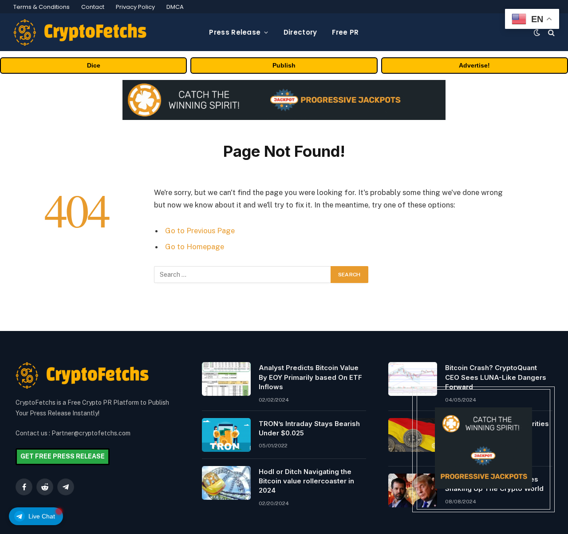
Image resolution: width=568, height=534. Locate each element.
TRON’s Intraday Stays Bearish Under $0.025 (309, 428)
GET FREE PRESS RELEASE (62, 456)
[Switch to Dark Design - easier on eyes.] (537, 32)
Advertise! (474, 65)
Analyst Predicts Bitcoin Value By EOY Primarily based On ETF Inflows (310, 377)
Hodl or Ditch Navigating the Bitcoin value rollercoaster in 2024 (306, 481)
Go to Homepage (194, 246)
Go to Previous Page (200, 230)
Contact (92, 7)
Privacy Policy (135, 7)
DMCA (175, 7)
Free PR (345, 32)
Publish (284, 65)
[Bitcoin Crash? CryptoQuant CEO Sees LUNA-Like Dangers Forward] (412, 379)
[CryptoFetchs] (79, 32)
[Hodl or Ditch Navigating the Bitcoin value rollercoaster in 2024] (226, 483)
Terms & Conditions (41, 7)
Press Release (234, 32)
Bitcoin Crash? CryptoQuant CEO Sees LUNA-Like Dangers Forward (495, 377)
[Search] (550, 32)
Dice (93, 65)
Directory (300, 32)
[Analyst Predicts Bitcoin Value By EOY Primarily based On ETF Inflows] (226, 379)
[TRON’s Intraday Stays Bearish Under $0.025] (226, 435)
